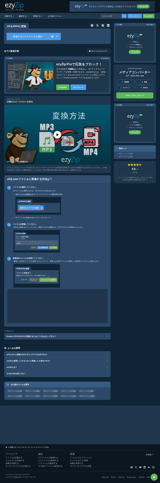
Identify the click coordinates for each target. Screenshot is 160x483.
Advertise (105, 477)
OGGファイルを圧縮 (32, 396)
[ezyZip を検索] (124, 16)
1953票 (134, 172)
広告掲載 (9, 58)
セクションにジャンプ (99, 51)
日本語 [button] (148, 454)
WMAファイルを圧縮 (68, 396)
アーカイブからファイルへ (81, 457)
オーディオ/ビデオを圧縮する (18, 466)
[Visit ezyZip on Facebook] (131, 467)
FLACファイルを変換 (68, 391)
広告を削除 (104, 58)
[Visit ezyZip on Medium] (149, 467)
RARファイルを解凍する (48, 460)
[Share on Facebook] (92, 25)
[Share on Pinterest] (102, 25)
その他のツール (54, 16)
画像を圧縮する (12, 463)
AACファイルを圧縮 (86, 391)
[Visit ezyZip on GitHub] (153, 467)
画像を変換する (76, 463)
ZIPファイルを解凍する (48, 457)
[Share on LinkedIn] (108, 25)
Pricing (113, 477)
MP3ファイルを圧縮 (15, 391)
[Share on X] (97, 25)
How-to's (150, 477)
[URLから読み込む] (57, 36)
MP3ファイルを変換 (33, 391)
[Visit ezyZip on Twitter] (136, 467)
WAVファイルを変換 (50, 391)
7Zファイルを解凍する (47, 463)
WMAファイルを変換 (86, 396)
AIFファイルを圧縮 (126, 154)
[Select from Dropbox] (52, 36)
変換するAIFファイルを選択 (27, 36)
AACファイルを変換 (15, 396)
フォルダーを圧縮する (15, 460)
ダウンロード (134, 16)
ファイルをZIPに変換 (79, 460)
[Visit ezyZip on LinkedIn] (144, 467)
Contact (141, 477)
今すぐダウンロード (135, 95)
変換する (37, 16)
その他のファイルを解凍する (50, 466)
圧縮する (8, 16)
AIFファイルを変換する (24, 194)
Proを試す (148, 16)
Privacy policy (131, 477)
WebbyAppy (17, 477)
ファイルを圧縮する (14, 457)
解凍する (22, 16)
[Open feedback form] (154, 477)
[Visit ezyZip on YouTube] (140, 467)
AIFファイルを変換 (126, 157)
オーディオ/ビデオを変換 (80, 466)
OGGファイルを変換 (50, 396)
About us (121, 477)
